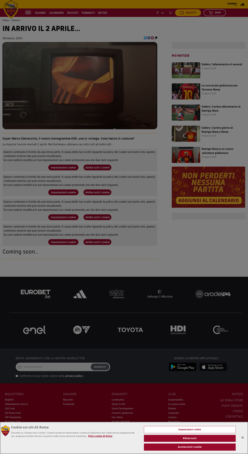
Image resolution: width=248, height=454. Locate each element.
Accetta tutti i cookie (190, 446)
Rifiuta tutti (190, 438)
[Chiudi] (242, 437)
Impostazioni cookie (189, 429)
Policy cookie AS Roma (100, 436)
